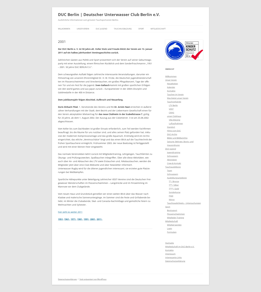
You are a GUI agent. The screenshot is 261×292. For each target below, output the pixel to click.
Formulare (171, 232)
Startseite (169, 243)
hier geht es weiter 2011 (70, 212)
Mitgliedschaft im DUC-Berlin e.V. (179, 246)
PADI (171, 196)
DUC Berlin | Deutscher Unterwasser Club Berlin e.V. (109, 14)
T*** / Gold (174, 188)
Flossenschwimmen (176, 214)
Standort (171, 127)
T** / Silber (174, 185)
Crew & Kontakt (174, 163)
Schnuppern (172, 156)
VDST (171, 109)
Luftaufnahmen (176, 123)
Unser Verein (83, 28)
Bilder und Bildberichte (177, 138)
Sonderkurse (174, 192)
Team (169, 170)
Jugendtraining (173, 152)
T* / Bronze (174, 181)
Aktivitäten (172, 159)
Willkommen (64, 28)
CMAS (171, 112)
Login (169, 228)
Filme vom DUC (174, 130)
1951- (61, 219)
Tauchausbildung (123, 28)
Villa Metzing (174, 119)
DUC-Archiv (172, 134)
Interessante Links (173, 257)
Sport (141, 28)
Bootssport (172, 210)
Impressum (170, 253)
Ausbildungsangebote (177, 177)
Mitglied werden (174, 224)
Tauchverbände (174, 101)
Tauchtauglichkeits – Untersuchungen (184, 203)
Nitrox (172, 199)
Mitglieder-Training (175, 217)
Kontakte (171, 90)
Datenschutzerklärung (175, 261)
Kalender (171, 87)
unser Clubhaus (174, 116)
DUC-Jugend (101, 28)
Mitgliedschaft (158, 28)
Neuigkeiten (172, 83)
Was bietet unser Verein (177, 98)
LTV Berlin (173, 105)
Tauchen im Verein (175, 94)
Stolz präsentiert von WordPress (92, 279)
